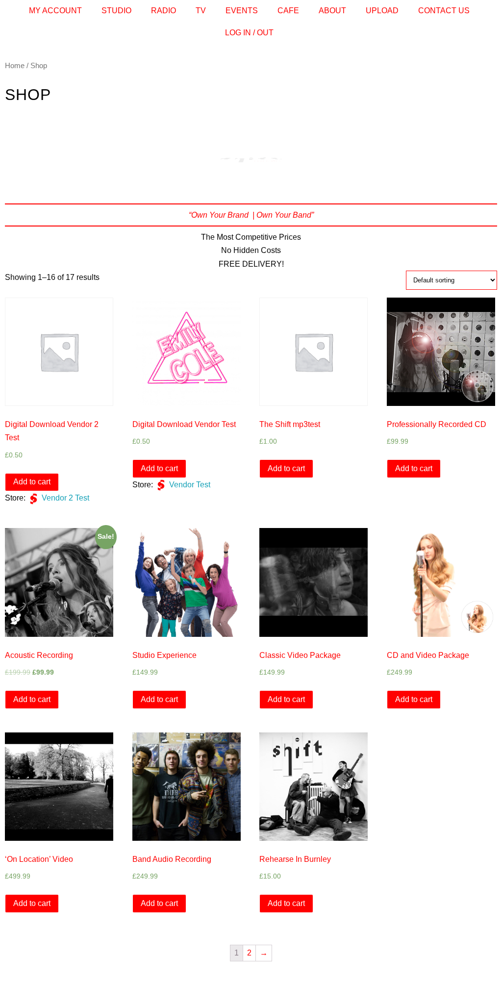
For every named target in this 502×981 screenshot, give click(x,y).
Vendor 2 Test (65, 498)
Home (15, 66)
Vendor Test (189, 484)
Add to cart (31, 482)
